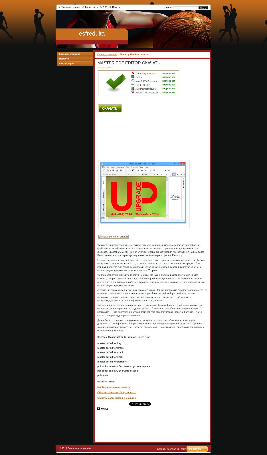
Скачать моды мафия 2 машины (116, 398)
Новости (64, 58)
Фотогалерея (66, 63)
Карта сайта (91, 7)
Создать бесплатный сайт (171, 449)
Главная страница (107, 54)
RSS (105, 7)
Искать (203, 8)
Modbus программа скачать (113, 387)
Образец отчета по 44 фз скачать (116, 392)
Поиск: (168, 8)
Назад (104, 408)
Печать (116, 7)
